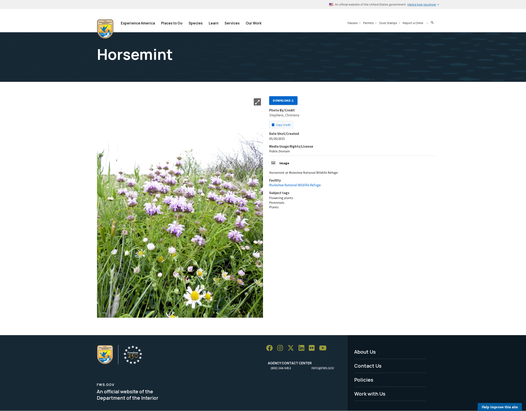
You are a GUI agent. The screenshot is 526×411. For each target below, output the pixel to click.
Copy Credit (283, 125)
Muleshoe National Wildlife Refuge (295, 185)
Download (282, 100)
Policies (363, 379)
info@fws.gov (322, 368)
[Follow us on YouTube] (324, 348)
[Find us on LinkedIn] (303, 348)
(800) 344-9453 (280, 368)
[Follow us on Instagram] (281, 348)
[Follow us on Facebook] (271, 348)
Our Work (254, 23)
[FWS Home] (105, 29)
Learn (213, 23)
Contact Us (368, 365)
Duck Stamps (388, 23)
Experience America (138, 23)
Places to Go (171, 23)
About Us (365, 351)
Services (232, 23)
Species (196, 23)
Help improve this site (500, 406)
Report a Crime (413, 23)
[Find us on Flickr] (313, 348)
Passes (353, 23)
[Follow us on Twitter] (292, 348)
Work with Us (369, 393)
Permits (368, 23)
